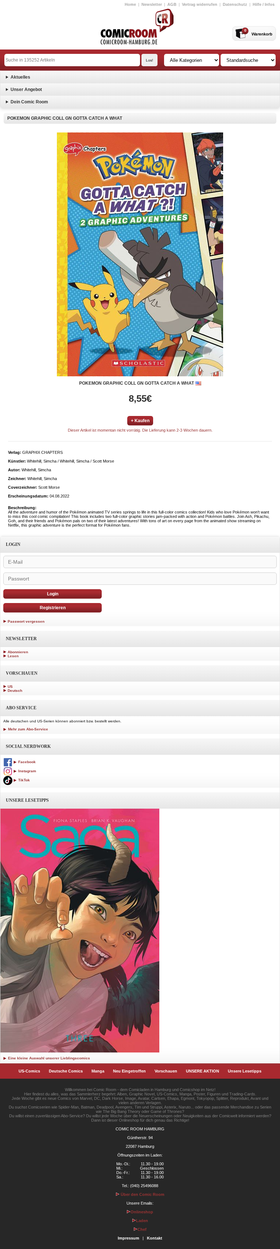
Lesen (13, 656)
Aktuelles (20, 77)
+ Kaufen (140, 420)
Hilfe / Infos (264, 4)
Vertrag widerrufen (199, 4)
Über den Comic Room (142, 1194)
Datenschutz (235, 4)
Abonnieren (18, 652)
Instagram (26, 771)
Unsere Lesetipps (244, 1071)
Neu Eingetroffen (129, 1071)
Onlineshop (142, 1212)
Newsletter (151, 4)
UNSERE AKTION (202, 1071)
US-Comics (29, 1071)
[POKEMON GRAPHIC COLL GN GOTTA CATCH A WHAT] (140, 254)
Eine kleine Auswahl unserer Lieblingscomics (48, 1058)
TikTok (23, 780)
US (10, 687)
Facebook (26, 762)
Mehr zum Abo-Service (27, 729)
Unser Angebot (26, 89)
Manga (98, 1071)
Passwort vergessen (26, 621)
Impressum (128, 1238)
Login (52, 593)
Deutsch (15, 691)
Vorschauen (166, 1071)
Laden (142, 1220)
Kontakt (154, 1238)
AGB (171, 4)
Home (130, 4)
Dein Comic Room (29, 101)
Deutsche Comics (66, 1071)
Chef (142, 1229)
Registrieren (53, 607)
